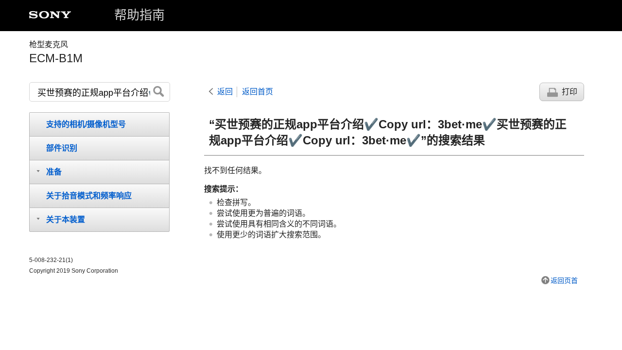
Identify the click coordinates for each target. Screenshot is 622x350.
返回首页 (257, 92)
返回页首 (564, 280)
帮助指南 (139, 15)
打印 (569, 92)
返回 (225, 92)
